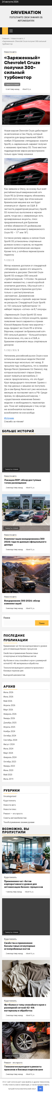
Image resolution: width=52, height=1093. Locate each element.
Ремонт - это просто (13, 1063)
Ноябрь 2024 (9, 731)
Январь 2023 (9, 766)
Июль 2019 (8, 779)
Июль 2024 (8, 749)
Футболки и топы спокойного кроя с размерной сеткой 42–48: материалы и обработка (25, 1007)
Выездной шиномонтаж (14, 675)
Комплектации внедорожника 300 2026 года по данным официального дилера (25, 542)
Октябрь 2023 (9, 762)
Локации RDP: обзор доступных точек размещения (22, 481)
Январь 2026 (9, 718)
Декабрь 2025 (10, 723)
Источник (9, 418)
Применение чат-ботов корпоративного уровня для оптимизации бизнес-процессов (23, 884)
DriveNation (26, 12)
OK (40, 1089)
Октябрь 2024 (9, 736)
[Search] (48, 31)
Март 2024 (8, 753)
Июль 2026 (8, 692)
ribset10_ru (26, 89)
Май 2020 (7, 775)
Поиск (6, 617)
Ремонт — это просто (13, 813)
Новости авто (10, 52)
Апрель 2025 (9, 727)
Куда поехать (9, 800)
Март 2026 (8, 710)
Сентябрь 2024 (10, 740)
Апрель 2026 (9, 705)
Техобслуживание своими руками (18, 822)
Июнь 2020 (8, 770)
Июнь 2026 (8, 697)
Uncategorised (9, 796)
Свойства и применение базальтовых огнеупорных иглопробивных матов (19, 946)
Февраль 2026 (10, 714)
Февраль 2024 (10, 757)
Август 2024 (9, 744)
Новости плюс (9, 809)
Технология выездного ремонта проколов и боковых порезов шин (23, 1068)
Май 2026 (7, 701)
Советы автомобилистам (14, 818)
